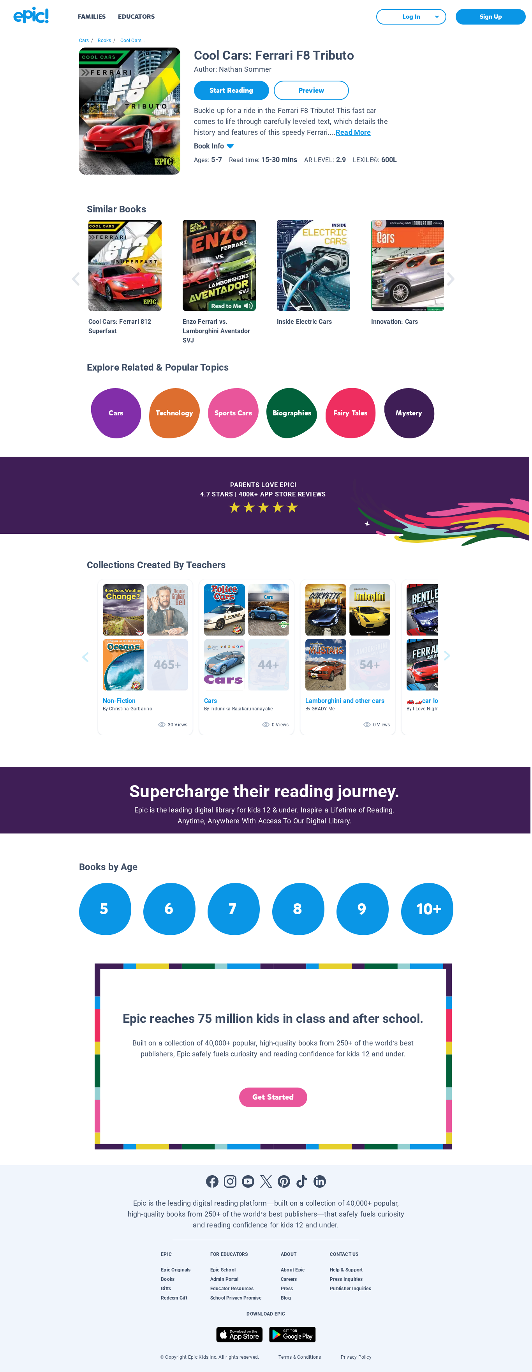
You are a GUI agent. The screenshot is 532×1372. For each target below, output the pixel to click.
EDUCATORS (136, 16)
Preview (311, 90)
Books (104, 40)
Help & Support (346, 1270)
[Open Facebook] (212, 1181)
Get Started (273, 1097)
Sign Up (491, 16)
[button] (145, 657)
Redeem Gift (174, 1298)
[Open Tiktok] (302, 1181)
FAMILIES (92, 16)
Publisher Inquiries (350, 1288)
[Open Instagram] (230, 1181)
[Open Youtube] (248, 1181)
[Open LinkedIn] (320, 1181)
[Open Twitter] (266, 1181)
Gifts (166, 1288)
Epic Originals (175, 1270)
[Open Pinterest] (284, 1181)
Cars (84, 40)
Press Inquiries (346, 1279)
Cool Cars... (132, 40)
